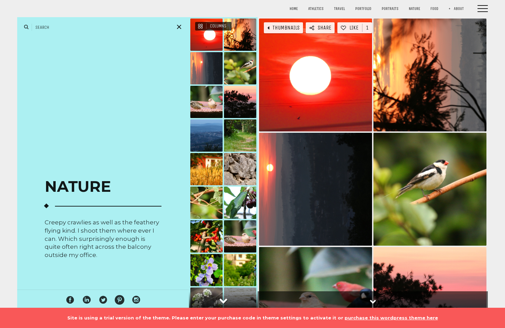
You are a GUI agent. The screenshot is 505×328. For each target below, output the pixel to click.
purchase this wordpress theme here (391, 317)
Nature (414, 8)
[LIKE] (299, 73)
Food (434, 8)
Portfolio (363, 8)
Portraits (390, 8)
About (459, 8)
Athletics (316, 8)
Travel (339, 8)
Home (294, 8)
